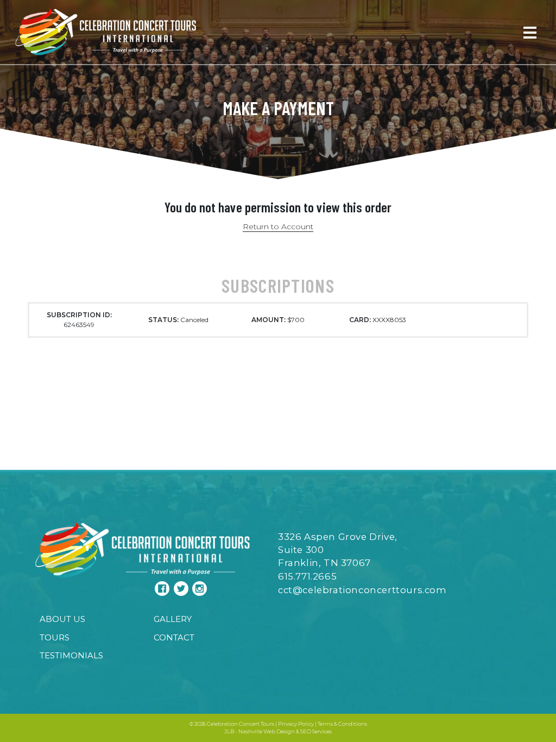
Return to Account (278, 226)
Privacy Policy (296, 724)
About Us (62, 619)
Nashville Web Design (266, 731)
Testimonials (71, 655)
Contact (174, 637)
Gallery (173, 619)
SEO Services (316, 731)
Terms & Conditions (342, 724)
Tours (55, 637)
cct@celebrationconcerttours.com (362, 589)
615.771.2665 (307, 576)
